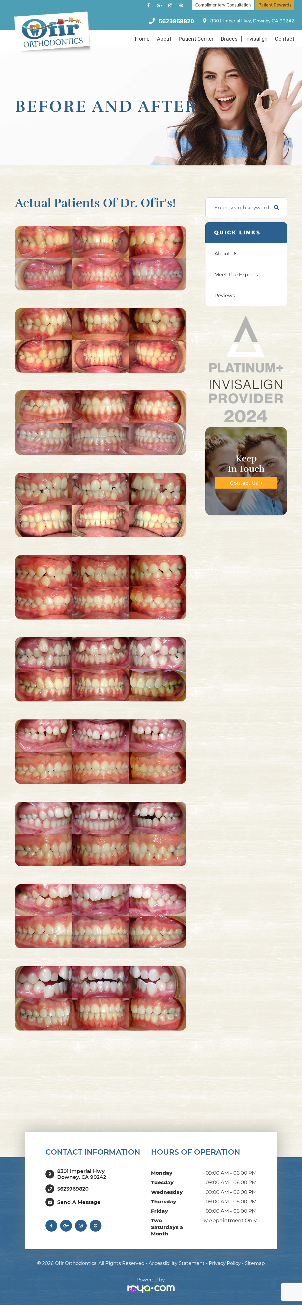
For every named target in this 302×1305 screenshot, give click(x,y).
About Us (225, 253)
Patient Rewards (274, 5)
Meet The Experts (236, 274)
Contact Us (244, 483)
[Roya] (151, 1289)
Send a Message (79, 1202)
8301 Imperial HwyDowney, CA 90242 (81, 1174)
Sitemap (255, 1263)
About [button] (164, 39)
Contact (284, 39)
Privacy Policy (225, 1263)
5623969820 (176, 21)
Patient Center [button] (196, 39)
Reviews (224, 295)
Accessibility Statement (177, 1263)
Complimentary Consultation (223, 5)
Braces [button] (229, 39)
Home (142, 39)
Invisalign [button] (256, 39)
